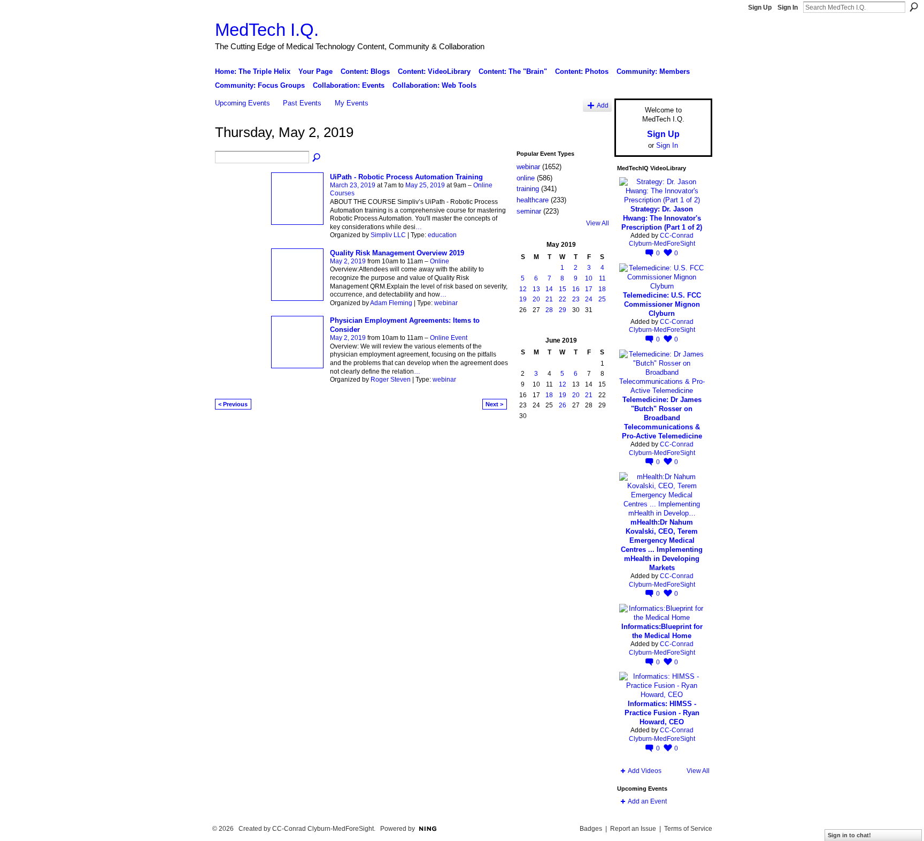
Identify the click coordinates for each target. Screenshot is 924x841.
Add (603, 105)
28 (549, 310)
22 (562, 299)
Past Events (302, 103)
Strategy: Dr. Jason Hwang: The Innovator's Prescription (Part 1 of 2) (661, 218)
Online (439, 261)
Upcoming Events (242, 103)
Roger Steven (391, 379)
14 (549, 289)
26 (562, 405)
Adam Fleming (391, 303)
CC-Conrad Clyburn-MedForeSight (662, 240)
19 (523, 299)
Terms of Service (688, 828)
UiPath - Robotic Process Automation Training (406, 177)
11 (602, 278)
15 (562, 289)
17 (588, 289)
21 (549, 299)
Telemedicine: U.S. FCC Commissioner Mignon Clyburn (662, 304)
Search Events (317, 158)
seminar (529, 211)
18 (602, 289)
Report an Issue (633, 828)
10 (588, 278)
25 (602, 299)
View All (597, 223)
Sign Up (760, 7)
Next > (494, 404)
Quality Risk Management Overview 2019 (397, 253)
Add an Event (647, 801)
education (442, 235)
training (528, 189)
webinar (446, 303)
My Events (351, 103)
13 (536, 289)
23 (576, 299)
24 (588, 299)
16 (576, 289)
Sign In (787, 7)
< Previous (233, 404)
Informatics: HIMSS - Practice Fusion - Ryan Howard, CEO (662, 713)
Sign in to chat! (849, 835)
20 (536, 299)
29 (562, 310)
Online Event (448, 338)
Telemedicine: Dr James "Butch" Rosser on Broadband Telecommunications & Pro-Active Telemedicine (662, 418)
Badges (591, 828)
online (526, 178)
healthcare (533, 200)
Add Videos (644, 771)
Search (914, 7)
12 (523, 289)
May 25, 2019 (425, 185)
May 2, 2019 (348, 261)
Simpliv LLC (388, 235)
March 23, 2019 (352, 185)
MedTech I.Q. (267, 30)
